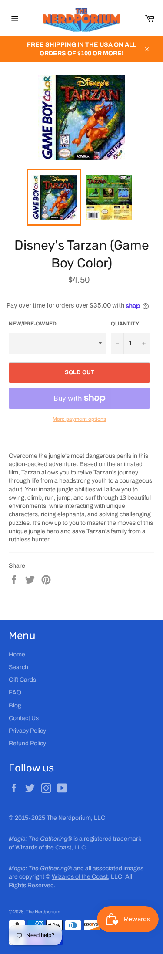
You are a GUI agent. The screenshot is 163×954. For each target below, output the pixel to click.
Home (17, 654)
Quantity (125, 324)
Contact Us (24, 718)
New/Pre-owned (33, 324)
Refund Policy (27, 743)
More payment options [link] (79, 419)
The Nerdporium (43, 911)
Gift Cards (22, 680)
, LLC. (51, 847)
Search (18, 667)
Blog (15, 705)
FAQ (15, 692)
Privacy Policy (27, 730)
